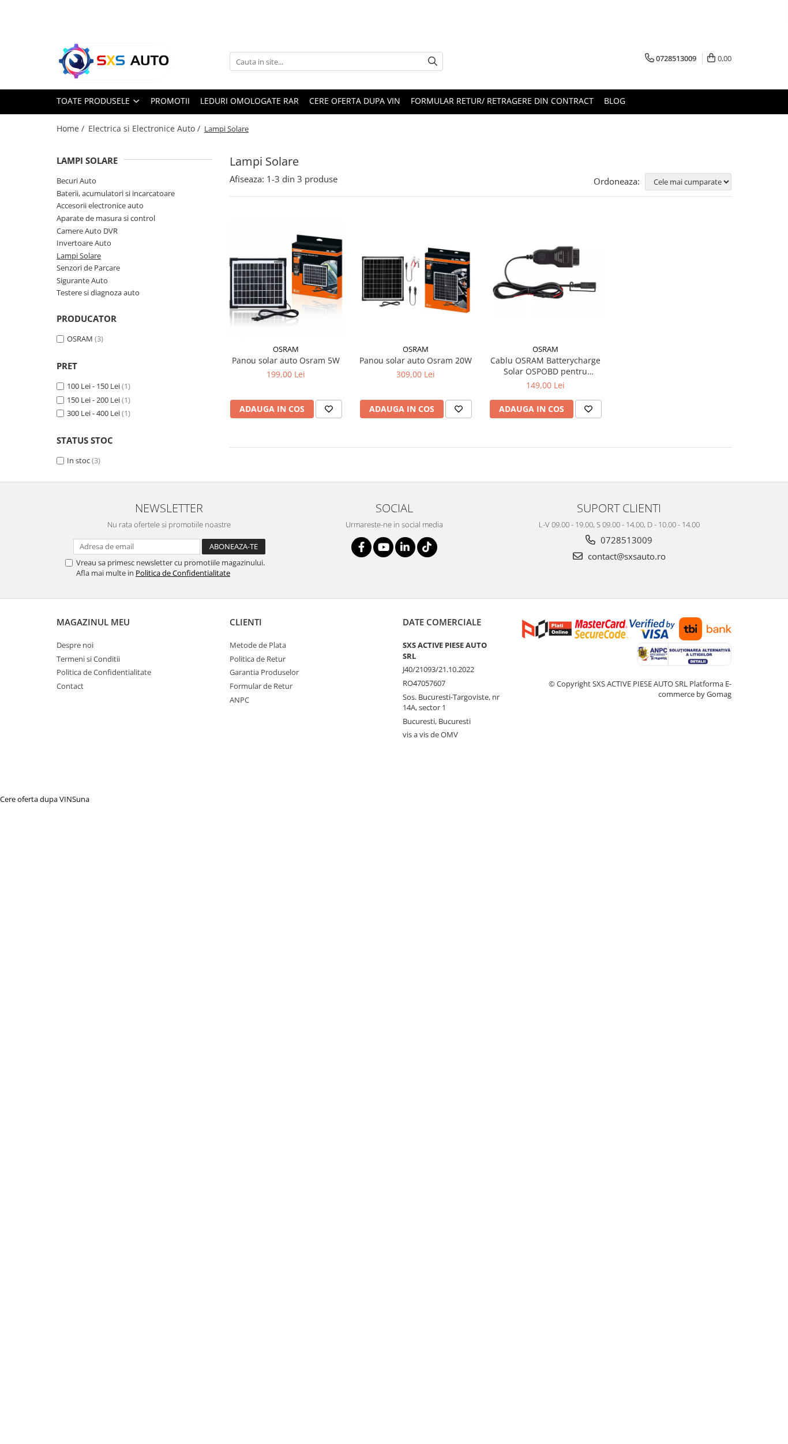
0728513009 (625, 540)
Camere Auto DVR (87, 231)
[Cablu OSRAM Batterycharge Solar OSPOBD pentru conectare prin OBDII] (545, 279)
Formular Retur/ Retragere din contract (502, 100)
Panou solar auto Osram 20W (415, 360)
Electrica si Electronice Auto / (145, 128)
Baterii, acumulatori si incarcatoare (116, 193)
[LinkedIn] (405, 547)
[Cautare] (432, 61)
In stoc (78, 460)
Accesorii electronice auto (100, 205)
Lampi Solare (79, 255)
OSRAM (80, 338)
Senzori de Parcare (88, 267)
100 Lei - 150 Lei (93, 386)
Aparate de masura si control (106, 218)
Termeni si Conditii (88, 659)
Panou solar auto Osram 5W (286, 360)
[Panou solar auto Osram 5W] (286, 279)
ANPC (239, 700)
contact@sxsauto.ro (626, 556)
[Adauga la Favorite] (329, 409)
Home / (72, 128)
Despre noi (75, 645)
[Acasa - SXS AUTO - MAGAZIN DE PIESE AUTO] (114, 61)
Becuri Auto (76, 180)
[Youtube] (383, 547)
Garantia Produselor (264, 672)
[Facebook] (361, 547)
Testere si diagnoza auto (98, 292)
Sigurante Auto (82, 280)
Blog (614, 100)
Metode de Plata (258, 645)
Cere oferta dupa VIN (354, 100)
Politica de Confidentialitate (183, 573)
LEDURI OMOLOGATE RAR (249, 100)
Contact (70, 686)
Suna (80, 799)
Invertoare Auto (84, 243)
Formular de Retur (261, 686)
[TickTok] (427, 547)
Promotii (170, 100)
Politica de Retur (258, 659)
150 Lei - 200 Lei (93, 400)
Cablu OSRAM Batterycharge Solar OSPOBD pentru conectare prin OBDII (545, 366)
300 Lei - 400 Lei (93, 413)
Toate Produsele (94, 100)
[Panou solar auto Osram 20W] (416, 279)
